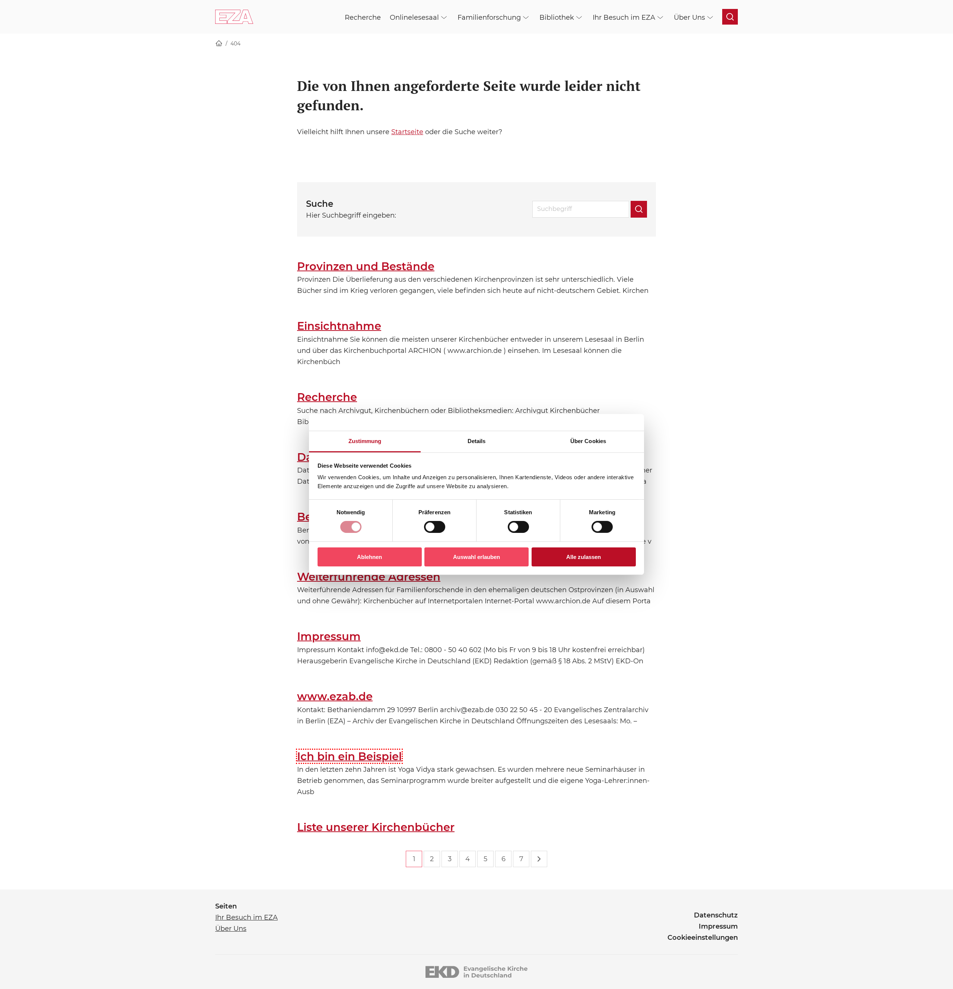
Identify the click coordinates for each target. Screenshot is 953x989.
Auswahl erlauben (476, 557)
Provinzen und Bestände (365, 266)
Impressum (329, 636)
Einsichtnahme (339, 325)
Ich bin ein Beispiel (349, 756)
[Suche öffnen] (730, 17)
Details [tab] (477, 441)
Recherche (327, 397)
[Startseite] (219, 44)
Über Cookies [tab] (588, 441)
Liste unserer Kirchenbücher (376, 827)
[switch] (434, 527)
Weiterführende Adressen (368, 576)
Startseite (407, 132)
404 (235, 43)
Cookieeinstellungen (702, 937)
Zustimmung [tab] (365, 441)
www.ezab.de (335, 696)
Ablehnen (369, 557)
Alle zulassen (583, 557)
